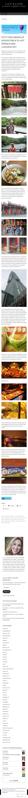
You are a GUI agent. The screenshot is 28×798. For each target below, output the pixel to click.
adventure (12, 517)
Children (4, 638)
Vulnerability (5, 739)
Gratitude (4, 683)
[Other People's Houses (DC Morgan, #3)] (23, 774)
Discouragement (6, 649)
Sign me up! (6, 591)
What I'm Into (5, 742)
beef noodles (17, 517)
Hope (4, 694)
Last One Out (6, 757)
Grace (4, 680)
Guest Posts (5, 687)
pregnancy (5, 713)
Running (4, 718)
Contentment (5, 642)
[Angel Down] (23, 769)
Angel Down (5, 768)
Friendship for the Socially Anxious (10, 612)
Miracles (4, 709)
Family (4, 661)
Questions (5, 716)
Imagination (5, 697)
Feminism (5, 666)
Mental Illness (5, 704)
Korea (4, 699)
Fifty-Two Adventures (10, 516)
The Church (5, 730)
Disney (4, 652)
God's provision (6, 678)
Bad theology (5, 631)
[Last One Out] (23, 758)
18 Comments (7, 522)
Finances (4, 671)
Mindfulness (5, 706)
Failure (4, 657)
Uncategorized (6, 737)
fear (3, 664)
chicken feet (23, 517)
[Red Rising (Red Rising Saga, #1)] (23, 764)
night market (7, 521)
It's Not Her (5, 751)
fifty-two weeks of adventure (16, 519)
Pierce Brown (6, 764)
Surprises (5, 723)
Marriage (4, 702)
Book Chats (5, 633)
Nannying (5, 711)
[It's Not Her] (23, 752)
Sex (3, 720)
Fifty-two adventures (5, 519)
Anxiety (4, 628)
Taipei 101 (13, 521)
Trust (4, 735)
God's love (5, 675)
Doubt (4, 654)
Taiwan (17, 521)
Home (4, 692)
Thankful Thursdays (7, 728)
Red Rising (5, 762)
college (4, 640)
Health (4, 690)
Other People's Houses (8, 773)
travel (20, 521)
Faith (4, 659)
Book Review (5, 635)
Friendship (5, 673)
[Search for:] (25, 13)
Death (4, 645)
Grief (4, 685)
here (23, 491)
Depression (5, 647)
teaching (4, 725)
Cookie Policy (4, 792)
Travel (16, 516)
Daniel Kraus (6, 769)
